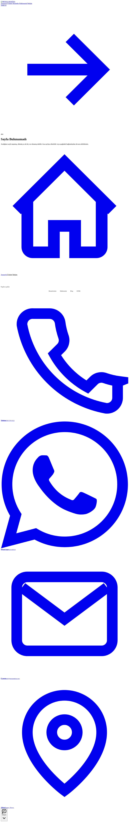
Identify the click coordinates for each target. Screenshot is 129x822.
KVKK (78, 291)
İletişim (29, 3)
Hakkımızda (23, 3)
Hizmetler (16, 3)
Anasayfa (4, 3)
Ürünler (9, 3)
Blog (71, 291)
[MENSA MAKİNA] (8, 2)
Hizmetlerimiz (52, 291)
